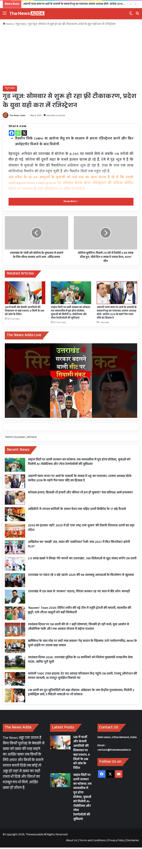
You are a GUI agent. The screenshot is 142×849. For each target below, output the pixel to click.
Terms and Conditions (92, 840)
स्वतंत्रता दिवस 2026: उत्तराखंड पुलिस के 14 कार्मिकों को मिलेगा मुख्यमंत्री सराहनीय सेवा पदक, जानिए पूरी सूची (80, 660)
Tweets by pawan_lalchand (21, 437)
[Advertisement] (71, 56)
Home (9, 24)
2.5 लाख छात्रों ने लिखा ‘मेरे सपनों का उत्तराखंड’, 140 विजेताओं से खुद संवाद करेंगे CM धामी (82, 559)
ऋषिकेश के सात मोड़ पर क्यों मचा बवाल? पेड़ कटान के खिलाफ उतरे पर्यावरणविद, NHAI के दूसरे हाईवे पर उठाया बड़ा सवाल (82, 643)
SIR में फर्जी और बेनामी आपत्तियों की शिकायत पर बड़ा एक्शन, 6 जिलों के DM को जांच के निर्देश (24, 311)
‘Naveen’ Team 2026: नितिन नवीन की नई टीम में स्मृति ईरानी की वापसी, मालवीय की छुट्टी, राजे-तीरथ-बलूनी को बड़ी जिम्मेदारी (79, 610)
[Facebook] (11, 133)
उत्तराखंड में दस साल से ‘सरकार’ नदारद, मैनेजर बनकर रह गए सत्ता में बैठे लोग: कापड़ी (79, 592)
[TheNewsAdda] (26, 13)
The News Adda (17, 116)
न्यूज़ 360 (21, 24)
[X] (24, 133)
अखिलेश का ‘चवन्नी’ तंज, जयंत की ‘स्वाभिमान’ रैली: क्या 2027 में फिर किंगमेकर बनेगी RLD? (79, 545)
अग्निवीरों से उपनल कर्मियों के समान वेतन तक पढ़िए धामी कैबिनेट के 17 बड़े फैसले (77, 509)
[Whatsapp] (18, 133)
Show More (70, 201)
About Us (71, 840)
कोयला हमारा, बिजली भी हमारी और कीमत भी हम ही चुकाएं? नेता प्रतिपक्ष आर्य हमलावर (80, 493)
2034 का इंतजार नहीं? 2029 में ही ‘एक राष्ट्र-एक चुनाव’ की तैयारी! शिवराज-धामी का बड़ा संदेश (81, 528)
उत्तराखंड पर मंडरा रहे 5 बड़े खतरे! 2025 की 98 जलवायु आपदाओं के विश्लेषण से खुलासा (81, 575)
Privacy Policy (116, 840)
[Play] (71, 380)
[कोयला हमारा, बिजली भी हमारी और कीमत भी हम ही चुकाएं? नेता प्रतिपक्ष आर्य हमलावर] (15, 498)
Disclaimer (133, 840)
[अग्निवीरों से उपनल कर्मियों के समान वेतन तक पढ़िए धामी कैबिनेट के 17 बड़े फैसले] (15, 514)
